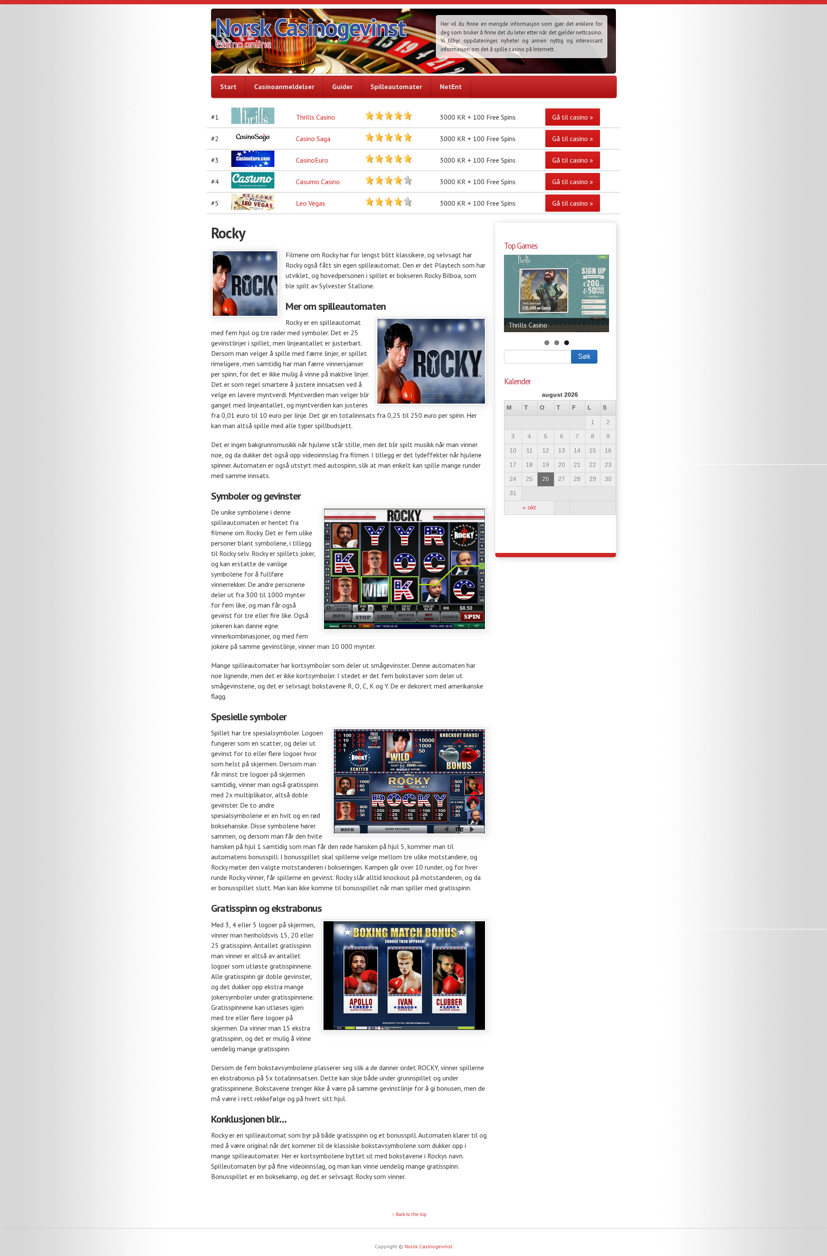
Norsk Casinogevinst (310, 27)
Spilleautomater (396, 86)
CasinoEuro (312, 160)
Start (228, 86)
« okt (529, 507)
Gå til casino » (572, 117)
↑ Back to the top (409, 1214)
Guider (342, 86)
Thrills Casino (315, 117)
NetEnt (451, 86)
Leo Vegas (310, 203)
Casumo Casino (318, 181)
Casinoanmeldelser (284, 86)
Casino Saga (313, 138)
